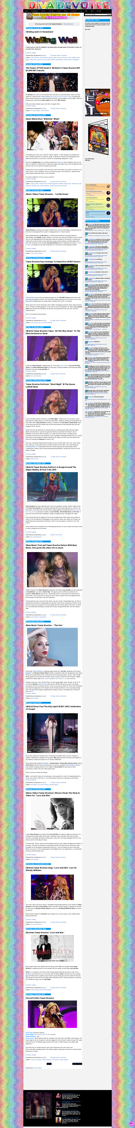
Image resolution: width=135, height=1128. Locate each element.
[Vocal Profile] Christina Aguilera (69, 1110)
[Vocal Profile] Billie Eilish (91, 185)
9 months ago (94, 371)
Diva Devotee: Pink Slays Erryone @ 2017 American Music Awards (97, 362)
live (31, 110)
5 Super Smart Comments (58, 374)
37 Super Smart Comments (58, 922)
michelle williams (50, 59)
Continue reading (31, 53)
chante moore (43, 183)
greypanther (91, 403)
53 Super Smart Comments (58, 320)
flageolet (60, 162)
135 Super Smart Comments (58, 55)
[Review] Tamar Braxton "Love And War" (45, 932)
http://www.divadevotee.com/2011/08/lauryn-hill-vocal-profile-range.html (96, 393)
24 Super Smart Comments (58, 108)
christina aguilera (53, 183)
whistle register (63, 1059)
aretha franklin (34, 57)
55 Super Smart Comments (58, 251)
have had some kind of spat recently (56, 96)
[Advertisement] (97, 58)
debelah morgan (63, 183)
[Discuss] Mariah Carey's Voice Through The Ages (94, 230)
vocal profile (54, 1059)
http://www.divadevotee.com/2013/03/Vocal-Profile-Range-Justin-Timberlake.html (97, 371)
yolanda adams (53, 784)
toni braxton (42, 617)
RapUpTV (29, 673)
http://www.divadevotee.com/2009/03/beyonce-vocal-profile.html (97, 319)
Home (26, 11)
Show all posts (68, 24)
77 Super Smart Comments (58, 456)
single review (39, 989)
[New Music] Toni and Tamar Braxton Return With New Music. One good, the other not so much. (51, 546)
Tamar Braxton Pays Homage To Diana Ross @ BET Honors (53, 261)
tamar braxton (68, 59)
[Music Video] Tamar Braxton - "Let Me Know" (47, 194)
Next (50, 1106)
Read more (92, 188)
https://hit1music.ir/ (90, 361)
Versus (65, 11)
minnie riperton (44, 185)
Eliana (89, 374)
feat (70, 183)
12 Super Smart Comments (58, 615)
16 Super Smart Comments (58, 987)
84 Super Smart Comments (58, 181)
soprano (39, 1059)
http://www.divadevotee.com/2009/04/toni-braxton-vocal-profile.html (96, 387)
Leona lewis (32, 59)
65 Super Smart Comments (58, 1057)
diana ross (37, 322)
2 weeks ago (107, 230)
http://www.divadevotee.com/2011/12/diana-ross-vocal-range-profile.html (96, 408)
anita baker (33, 784)
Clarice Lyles (91, 397)
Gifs (86, 11)
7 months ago (92, 301)
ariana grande (44, 57)
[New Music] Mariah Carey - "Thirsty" (70, 1118)
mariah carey (41, 59)
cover (32, 253)
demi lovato (57, 57)
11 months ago (93, 387)
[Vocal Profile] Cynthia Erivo (91, 197)
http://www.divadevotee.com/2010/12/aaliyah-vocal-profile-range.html (96, 338)
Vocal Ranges (34, 11)
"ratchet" (46, 678)
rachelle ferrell (53, 185)
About (92, 11)
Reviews (43, 11)
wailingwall (75, 59)
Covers (59, 11)
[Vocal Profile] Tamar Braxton (40, 998)
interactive (65, 57)
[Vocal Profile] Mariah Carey (68, 1093)
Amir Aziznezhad (91, 357)
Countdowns (74, 11)
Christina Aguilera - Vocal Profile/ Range (93, 329)
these (31, 691)
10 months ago (101, 379)
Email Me (99, 11)
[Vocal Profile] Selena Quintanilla (91, 379)
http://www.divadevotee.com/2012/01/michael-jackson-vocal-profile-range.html (98, 301)
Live (81, 11)
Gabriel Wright (91, 224)
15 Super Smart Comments (58, 696)
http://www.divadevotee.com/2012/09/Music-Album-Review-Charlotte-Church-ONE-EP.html (96, 243)
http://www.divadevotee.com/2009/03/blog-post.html (95, 235)
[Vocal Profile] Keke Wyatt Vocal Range (94, 191)
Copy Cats (51, 11)
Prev (27, 1106)
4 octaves (33, 1059)
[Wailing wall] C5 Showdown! (39, 32)
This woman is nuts (61, 678)
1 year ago (92, 408)
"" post (32, 446)
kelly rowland (72, 57)
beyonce (50, 57)
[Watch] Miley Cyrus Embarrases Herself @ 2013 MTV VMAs (71, 1101)
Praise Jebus (64, 365)
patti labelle (59, 59)
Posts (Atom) (38, 1068)
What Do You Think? (56, 535)
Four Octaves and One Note (42, 1034)
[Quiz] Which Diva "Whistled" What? (42, 119)
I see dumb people (92, 239)
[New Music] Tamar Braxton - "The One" (44, 625)
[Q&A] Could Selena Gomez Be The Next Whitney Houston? (96, 399)
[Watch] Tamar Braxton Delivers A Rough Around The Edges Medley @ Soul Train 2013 (51, 468)
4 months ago (100, 243)
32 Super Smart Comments (58, 782)
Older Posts (77, 1064)
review (32, 989)
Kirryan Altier (91, 294)
